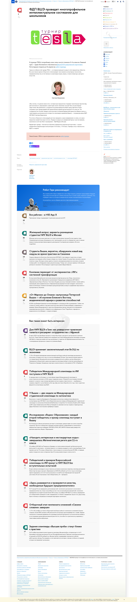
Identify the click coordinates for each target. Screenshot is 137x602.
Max (106, 66)
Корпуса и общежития (21, 571)
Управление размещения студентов (112, 113)
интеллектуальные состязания (60, 158)
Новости (51, 557)
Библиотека (82, 563)
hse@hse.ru (106, 92)
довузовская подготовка (47, 158)
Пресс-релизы (107, 147)
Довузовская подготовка (43, 565)
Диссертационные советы (64, 569)
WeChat (107, 60)
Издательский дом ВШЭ (85, 565)
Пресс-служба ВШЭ (108, 139)
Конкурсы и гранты (63, 575)
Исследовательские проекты (65, 565)
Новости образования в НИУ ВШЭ (61, 557)
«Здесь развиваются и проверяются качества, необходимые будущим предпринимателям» (52, 484)
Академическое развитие (64, 573)
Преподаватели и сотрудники (23, 569)
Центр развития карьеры (43, 578)
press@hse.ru (106, 144)
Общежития (106, 111)
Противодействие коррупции (23, 578)
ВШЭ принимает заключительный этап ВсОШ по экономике (54, 351)
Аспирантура (40, 575)
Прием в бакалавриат (42, 569)
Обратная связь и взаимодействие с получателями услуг (45, 585)
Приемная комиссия (108, 95)
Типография (82, 569)
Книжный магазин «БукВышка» (86, 567)
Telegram (107, 58)
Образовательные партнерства (44, 582)
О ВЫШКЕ (19, 562)
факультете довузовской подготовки (69, 65)
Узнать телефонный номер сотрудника (112, 89)
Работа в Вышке (20, 593)
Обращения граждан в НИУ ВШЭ (24, 575)
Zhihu (106, 64)
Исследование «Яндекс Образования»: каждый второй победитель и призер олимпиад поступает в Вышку (55, 417)
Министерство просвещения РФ (108, 567)
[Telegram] (32, 143)
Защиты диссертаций (63, 571)
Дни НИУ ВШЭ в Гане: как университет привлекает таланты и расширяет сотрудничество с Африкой (55, 331)
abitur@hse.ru (106, 102)
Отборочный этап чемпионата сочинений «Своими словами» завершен (55, 506)
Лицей (39, 563)
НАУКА (61, 562)
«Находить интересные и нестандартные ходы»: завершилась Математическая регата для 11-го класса (54, 440)
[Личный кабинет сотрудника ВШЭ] (121, 1)
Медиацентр (82, 571)
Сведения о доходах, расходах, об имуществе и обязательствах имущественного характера (24, 582)
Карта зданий (106, 135)
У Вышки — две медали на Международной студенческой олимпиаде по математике (51, 394)
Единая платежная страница (22, 591)
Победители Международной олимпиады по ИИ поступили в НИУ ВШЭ (54, 373)
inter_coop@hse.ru (108, 133)
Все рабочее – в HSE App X (43, 214)
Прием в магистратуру (42, 573)
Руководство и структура (22, 565)
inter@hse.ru (106, 125)
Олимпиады (40, 567)
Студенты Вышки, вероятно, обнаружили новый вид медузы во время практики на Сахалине (55, 252)
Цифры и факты (20, 563)
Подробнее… (45, 206)
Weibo (106, 62)
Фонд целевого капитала (22, 577)
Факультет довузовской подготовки (38, 164)
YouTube (107, 56)
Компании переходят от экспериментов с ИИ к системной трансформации (53, 273)
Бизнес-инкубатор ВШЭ (43, 580)
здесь (92, 599)
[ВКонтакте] (30, 143)
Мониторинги (62, 567)
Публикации (82, 575)
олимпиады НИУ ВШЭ (72, 158)
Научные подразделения (64, 563)
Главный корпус (107, 70)
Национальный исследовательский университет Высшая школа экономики (32, 557)
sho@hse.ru (106, 117)
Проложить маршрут (108, 137)
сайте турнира (60, 67)
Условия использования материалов (111, 149)
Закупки (18, 573)
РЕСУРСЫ (82, 562)
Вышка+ (39, 571)
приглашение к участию (35, 158)
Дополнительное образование (44, 577)
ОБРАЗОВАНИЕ (42, 562)
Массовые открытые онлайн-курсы (108, 569)
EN (114, 1)
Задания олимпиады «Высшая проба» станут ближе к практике (55, 528)
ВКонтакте (107, 54)
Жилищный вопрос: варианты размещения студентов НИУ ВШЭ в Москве (51, 234)
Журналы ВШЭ (83, 573)
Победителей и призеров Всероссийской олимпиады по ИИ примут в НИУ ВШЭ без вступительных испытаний (51, 462)
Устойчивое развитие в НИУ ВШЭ (24, 567)
